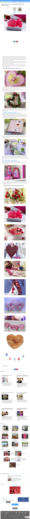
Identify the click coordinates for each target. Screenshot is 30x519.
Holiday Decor (20, 11)
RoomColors (23, 1)
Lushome (4, 1)
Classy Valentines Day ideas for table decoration (9, 160)
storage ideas (5, 425)
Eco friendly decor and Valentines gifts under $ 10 (9, 112)
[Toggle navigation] (29, 1)
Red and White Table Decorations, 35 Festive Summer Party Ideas (4, 440)
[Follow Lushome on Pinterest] (19, 512)
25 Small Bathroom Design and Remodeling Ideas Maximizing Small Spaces (5, 432)
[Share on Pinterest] (17, 41)
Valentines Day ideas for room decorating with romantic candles (12, 113)
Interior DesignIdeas (15, 1)
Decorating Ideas (14, 11)
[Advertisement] (15, 49)
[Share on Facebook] (14, 41)
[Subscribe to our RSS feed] (25, 512)
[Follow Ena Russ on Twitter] (22, 512)
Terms (18, 515)
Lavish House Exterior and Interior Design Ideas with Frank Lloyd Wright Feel (14, 440)
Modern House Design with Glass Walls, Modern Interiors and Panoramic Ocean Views (5, 448)
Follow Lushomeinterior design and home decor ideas (23, 500)
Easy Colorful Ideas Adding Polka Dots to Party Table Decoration (24, 440)
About (11, 515)
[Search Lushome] (26, 1)
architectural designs (15, 433)
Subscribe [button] (8, 502)
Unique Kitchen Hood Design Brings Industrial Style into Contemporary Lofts (25, 432)
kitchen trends (25, 425)
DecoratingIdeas (19, 1)
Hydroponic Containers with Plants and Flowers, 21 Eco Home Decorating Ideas (24, 448)
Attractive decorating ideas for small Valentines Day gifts (11, 161)
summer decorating (5, 433)
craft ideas (25, 433)
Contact (5, 515)
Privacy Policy (24, 515)
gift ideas (24, 453)
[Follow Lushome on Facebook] (16, 512)
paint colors (15, 425)
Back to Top (15, 508)
